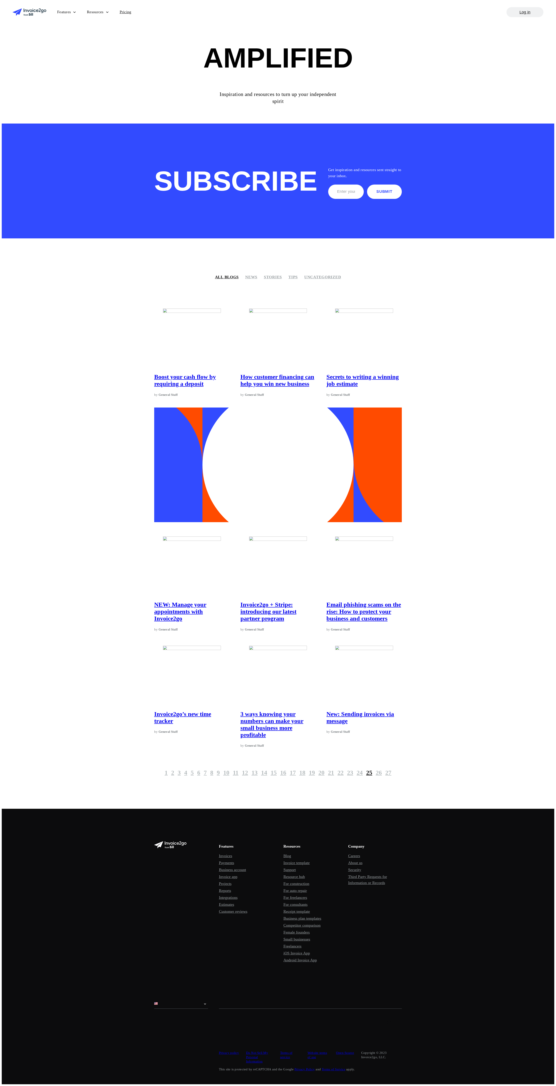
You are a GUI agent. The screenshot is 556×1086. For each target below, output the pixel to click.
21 (331, 772)
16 (283, 772)
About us (355, 863)
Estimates (226, 904)
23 (350, 772)
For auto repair (295, 890)
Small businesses (296, 939)
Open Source (345, 1053)
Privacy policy (229, 1053)
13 (255, 772)
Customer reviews (233, 911)
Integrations (228, 897)
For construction (296, 883)
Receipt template (296, 911)
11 (235, 772)
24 (360, 772)
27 (388, 772)
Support (289, 870)
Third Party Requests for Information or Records (367, 880)
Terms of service (286, 1055)
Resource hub (294, 877)
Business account (232, 870)
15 (274, 772)
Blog (287, 856)
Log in (525, 12)
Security (354, 870)
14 (264, 772)
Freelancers (292, 946)
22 (341, 772)
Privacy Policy (305, 1069)
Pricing (125, 12)
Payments (226, 863)
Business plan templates (302, 918)
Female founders (296, 932)
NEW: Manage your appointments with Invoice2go (180, 611)
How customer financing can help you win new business (277, 380)
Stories (273, 277)
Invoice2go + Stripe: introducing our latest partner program (268, 611)
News (251, 277)
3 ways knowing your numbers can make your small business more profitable (271, 724)
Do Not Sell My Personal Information (257, 1057)
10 (226, 772)
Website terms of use (317, 1055)
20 (321, 772)
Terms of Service (333, 1069)
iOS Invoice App (296, 953)
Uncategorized (322, 277)
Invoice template (296, 863)
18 (302, 772)
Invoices (225, 856)
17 (293, 772)
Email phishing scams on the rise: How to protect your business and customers (363, 611)
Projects (225, 883)
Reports (225, 890)
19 (312, 772)
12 (245, 772)
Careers (354, 856)
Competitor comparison (302, 925)
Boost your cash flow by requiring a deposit (185, 380)
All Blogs (227, 277)
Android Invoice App (300, 960)
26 (379, 772)
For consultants (295, 904)
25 (369, 772)
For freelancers (295, 897)
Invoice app (228, 877)
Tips (293, 277)
